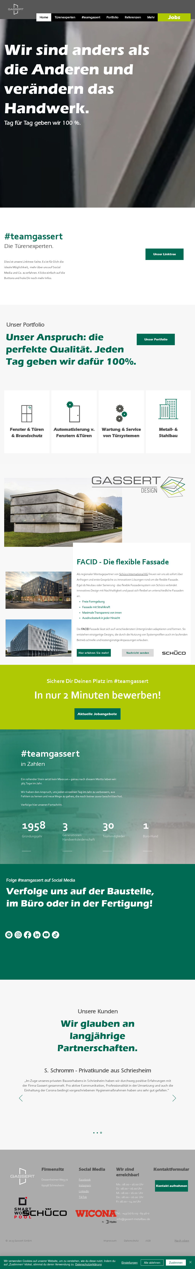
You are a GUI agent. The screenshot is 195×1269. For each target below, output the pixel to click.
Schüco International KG (133, 574)
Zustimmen (176, 1262)
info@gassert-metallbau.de (133, 1219)
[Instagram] (18, 935)
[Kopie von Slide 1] (97, 1133)
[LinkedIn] (37, 935)
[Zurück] (21, 117)
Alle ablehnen (152, 1262)
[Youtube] (46, 935)
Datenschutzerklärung (88, 1264)
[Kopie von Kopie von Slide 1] (101, 1132)
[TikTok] (55, 935)
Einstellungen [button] (129, 1262)
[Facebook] (27, 935)
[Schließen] (190, 1262)
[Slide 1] (93, 1132)
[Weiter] (173, 117)
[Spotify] (9, 935)
